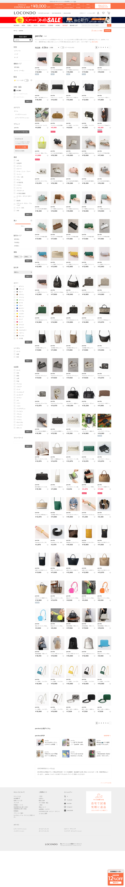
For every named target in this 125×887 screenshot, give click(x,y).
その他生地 (20, 182)
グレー (21, 292)
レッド (21, 322)
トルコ (18, 406)
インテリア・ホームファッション (73, 831)
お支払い (41, 798)
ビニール (19, 188)
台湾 (18, 378)
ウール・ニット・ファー (23, 171)
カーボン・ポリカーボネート (24, 197)
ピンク (21, 319)
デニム (18, 179)
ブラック (21, 289)
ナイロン (19, 185)
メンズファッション (21, 114)
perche (21, 30)
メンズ (16, 54)
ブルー (21, 305)
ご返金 (40, 805)
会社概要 (16, 798)
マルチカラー (23, 330)
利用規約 (16, 811)
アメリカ (19, 384)
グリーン (21, 300)
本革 (18, 160)
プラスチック (20, 190)
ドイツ (18, 403)
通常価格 (16, 67)
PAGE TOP (106, 782)
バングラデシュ (21, 408)
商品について (42, 807)
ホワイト (21, 286)
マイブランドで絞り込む (21, 132)
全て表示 (18, 90)
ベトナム (19, 419)
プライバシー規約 (18, 813)
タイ (18, 400)
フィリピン (20, 411)
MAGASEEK (67, 13)
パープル (21, 311)
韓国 (18, 375)
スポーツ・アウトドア (70, 829)
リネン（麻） (20, 177)
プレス (15, 802)
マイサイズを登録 (21, 147)
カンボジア (20, 395)
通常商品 (16, 239)
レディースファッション (22, 117)
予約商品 (16, 242)
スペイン (19, 397)
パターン (21, 333)
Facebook (69, 800)
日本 (18, 373)
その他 (21, 338)
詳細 (75, 1)
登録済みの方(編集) (19, 150)
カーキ (21, 302)
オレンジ (21, 316)
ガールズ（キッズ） (44, 829)
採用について (17, 800)
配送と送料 (42, 800)
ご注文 (40, 796)
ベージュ (21, 297)
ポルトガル (20, 422)
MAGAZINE (70, 810)
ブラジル (19, 414)
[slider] (14, 224)
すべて (18, 351)
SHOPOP (107, 30)
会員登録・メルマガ (44, 809)
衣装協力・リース (18, 805)
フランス (19, 417)
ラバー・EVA (20, 208)
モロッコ (19, 428)
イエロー (21, 313)
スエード (19, 168)
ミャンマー (20, 425)
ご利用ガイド (82, 13)
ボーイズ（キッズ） (44, 831)
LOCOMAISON (56, 13)
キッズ (16, 57)
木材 (18, 210)
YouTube (69, 803)
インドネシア (20, 392)
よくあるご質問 (91, 13)
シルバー (21, 327)
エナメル (19, 166)
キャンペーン (102, 6)
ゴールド (21, 324)
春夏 (18, 354)
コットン (19, 174)
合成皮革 (19, 163)
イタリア (19, 386)
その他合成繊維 (21, 193)
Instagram (69, 807)
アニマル (21, 335)
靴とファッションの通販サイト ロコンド (25, 13)
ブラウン (21, 294)
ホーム (15, 30)
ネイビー (21, 308)
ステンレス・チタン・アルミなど (24, 204)
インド (18, 389)
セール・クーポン (19, 70)
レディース (17, 50)
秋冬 (18, 357)
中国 (18, 381)
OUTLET (44, 13)
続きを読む (95, 42)
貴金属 (18, 200)
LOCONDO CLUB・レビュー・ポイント (49, 811)
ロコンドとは (17, 796)
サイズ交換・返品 (43, 802)
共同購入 (16, 246)
